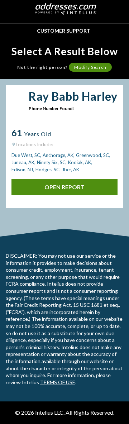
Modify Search (90, 67)
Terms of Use (57, 382)
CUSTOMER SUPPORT (63, 31)
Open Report (64, 187)
